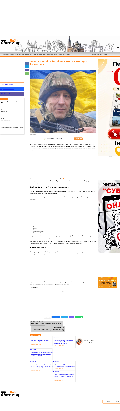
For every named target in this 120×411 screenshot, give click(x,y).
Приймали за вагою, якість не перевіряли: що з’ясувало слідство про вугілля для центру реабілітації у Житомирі (41, 354)
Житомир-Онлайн (11, 408)
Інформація (36, 59)
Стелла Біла (91, 341)
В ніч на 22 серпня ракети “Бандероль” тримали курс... (12, 101)
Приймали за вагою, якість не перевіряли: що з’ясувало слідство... (11, 119)
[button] (118, 47)
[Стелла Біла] (80, 341)
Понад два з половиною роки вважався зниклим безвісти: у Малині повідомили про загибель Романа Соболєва (64, 342)
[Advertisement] (12, 69)
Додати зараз (78, 138)
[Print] (27, 83)
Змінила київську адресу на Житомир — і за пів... (12, 127)
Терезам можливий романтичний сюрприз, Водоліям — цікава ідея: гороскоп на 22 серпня (64, 376)
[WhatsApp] (27, 73)
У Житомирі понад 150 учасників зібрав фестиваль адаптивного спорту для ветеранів (64, 365)
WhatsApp (79, 317)
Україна (32, 337)
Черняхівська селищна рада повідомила (74, 178)
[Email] (27, 76)
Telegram (65, 317)
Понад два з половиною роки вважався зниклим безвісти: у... (12, 110)
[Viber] (27, 70)
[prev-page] (76, 337)
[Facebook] (117, 54)
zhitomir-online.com (59, 408)
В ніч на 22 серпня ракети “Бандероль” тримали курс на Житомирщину (40, 341)
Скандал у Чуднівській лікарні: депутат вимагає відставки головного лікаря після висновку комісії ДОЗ (49, 330)
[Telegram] (119, 54)
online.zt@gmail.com (76, 408)
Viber (72, 317)
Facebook (57, 317)
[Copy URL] (27, 79)
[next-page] (77, 337)
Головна (32, 59)
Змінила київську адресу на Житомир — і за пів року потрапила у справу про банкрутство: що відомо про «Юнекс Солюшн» (42, 366)
